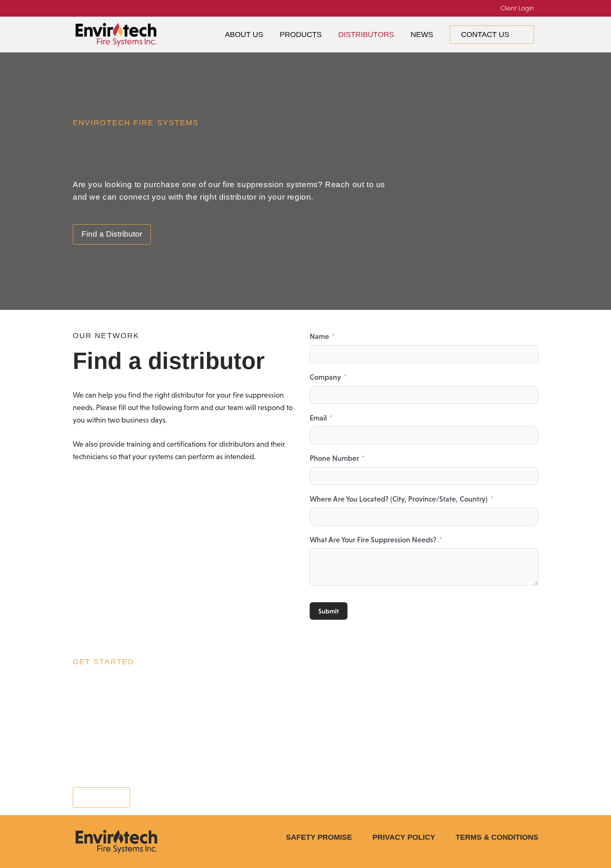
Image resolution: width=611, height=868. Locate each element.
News (422, 34)
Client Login (517, 8)
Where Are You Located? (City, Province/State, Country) (399, 499)
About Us (244, 34)
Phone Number (334, 458)
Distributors (366, 34)
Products (301, 34)
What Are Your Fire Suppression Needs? (373, 540)
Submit (328, 611)
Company (325, 377)
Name (319, 336)
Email (318, 418)
